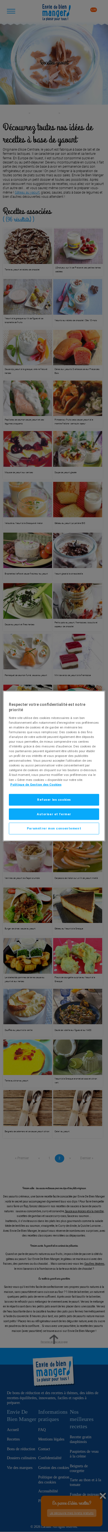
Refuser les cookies (54, 799)
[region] (54, 766)
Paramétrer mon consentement (54, 828)
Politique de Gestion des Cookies (35, 784)
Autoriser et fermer (54, 814)
